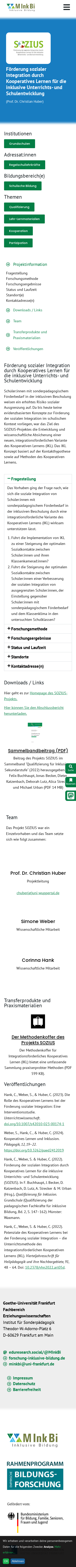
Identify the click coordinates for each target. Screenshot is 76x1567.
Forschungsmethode (29, 629)
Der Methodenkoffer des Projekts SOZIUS (38, 1039)
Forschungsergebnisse (31, 638)
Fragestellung (23, 479)
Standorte (20, 657)
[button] (38, 478)
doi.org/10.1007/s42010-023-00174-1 (34, 1124)
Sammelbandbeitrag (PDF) (38, 751)
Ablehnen (18, 1561)
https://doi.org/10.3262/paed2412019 (34, 1150)
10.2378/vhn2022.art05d (45, 1267)
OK (6, 1561)
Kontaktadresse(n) (27, 666)
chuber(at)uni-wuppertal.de (38, 893)
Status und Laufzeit (28, 647)
